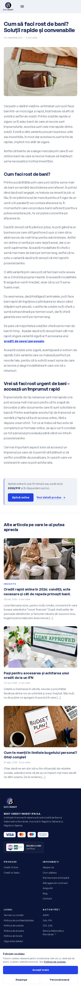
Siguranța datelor (13, 941)
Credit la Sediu (12, 872)
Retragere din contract (55, 882)
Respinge (21, 979)
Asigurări (48, 888)
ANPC (46, 915)
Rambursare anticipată (56, 877)
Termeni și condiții (14, 915)
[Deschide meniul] (22, 6)
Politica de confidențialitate (19, 920)
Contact (47, 898)
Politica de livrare (13, 935)
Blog (45, 893)
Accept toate (40, 969)
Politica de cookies (14, 925)
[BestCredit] (8, 6)
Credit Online (11, 867)
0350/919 (14, 488)
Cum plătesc (50, 872)
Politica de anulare (14, 930)
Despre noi (48, 867)
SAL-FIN (47, 920)
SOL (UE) (48, 925)
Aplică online (20, 497)
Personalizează (59, 979)
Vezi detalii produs (51, 497)
